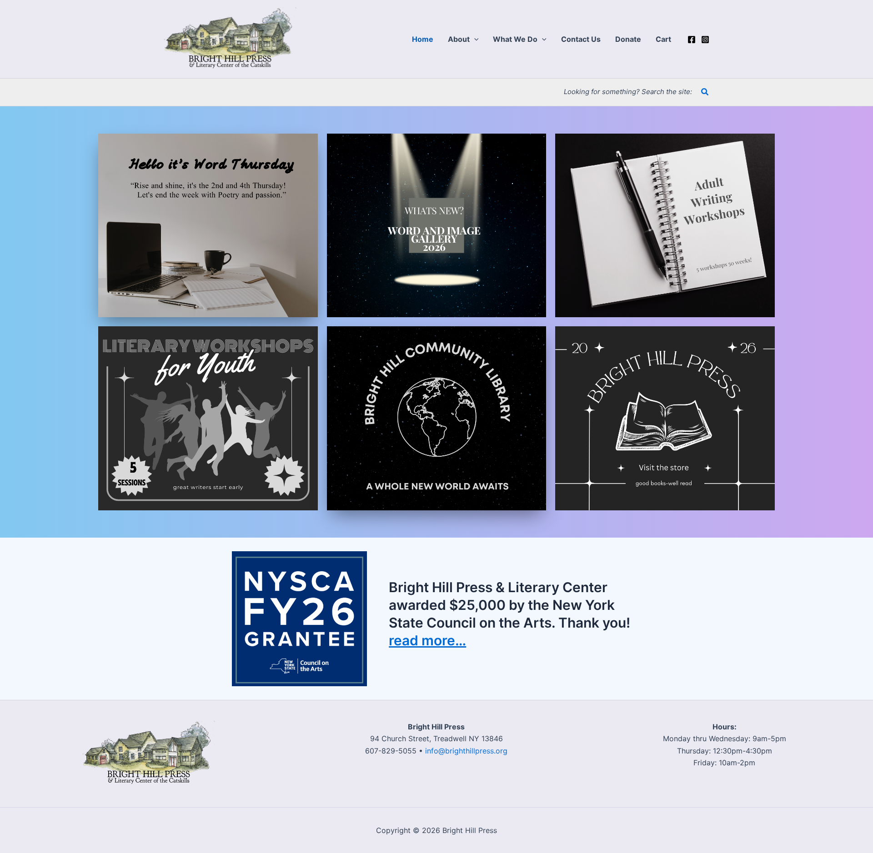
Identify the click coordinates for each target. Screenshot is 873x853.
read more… (427, 640)
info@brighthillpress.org (466, 750)
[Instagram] (705, 39)
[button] (474, 39)
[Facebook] (691, 39)
